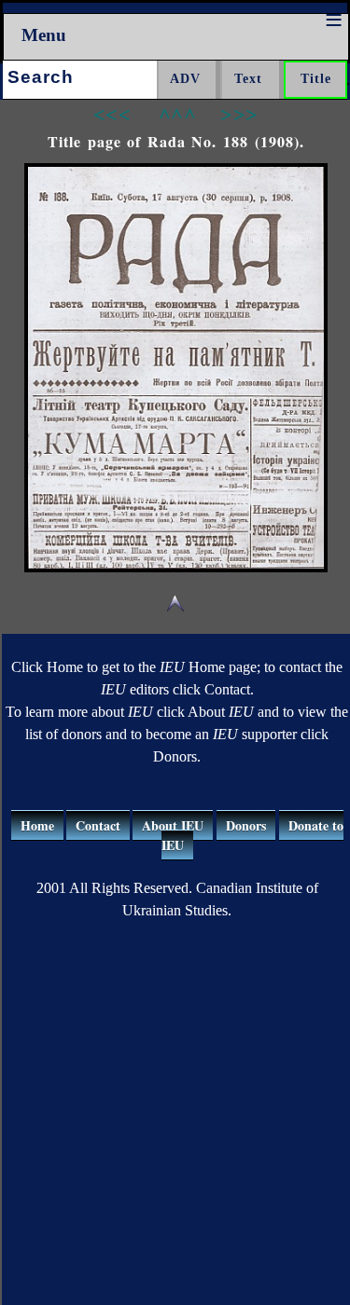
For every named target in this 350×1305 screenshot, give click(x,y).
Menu (43, 35)
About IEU (172, 825)
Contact (98, 825)
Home (37, 825)
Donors (246, 825)
